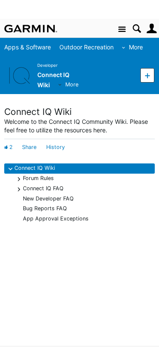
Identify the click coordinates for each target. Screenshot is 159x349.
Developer (47, 65)
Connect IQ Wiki (34, 168)
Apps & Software (27, 47)
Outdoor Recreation (86, 47)
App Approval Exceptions (56, 218)
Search (136, 28)
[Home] (30, 28)
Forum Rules (38, 178)
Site (121, 29)
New (147, 75)
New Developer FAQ (48, 198)
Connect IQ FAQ (43, 188)
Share (29, 147)
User (151, 28)
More (136, 47)
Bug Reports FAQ (45, 208)
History (55, 147)
